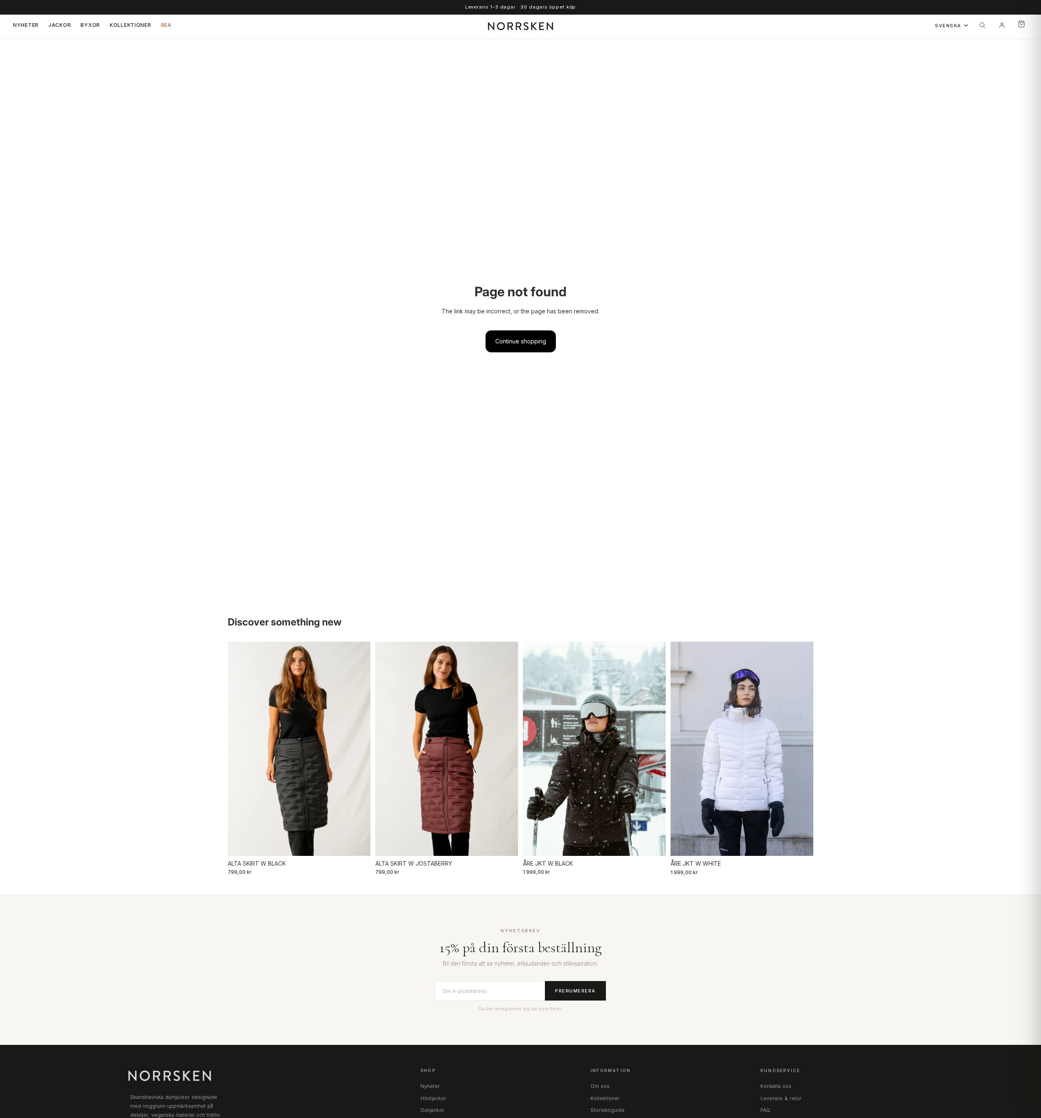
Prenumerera (575, 991)
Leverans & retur (780, 1098)
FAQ (765, 1110)
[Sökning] (982, 25)
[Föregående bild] (240, 749)
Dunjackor (432, 1110)
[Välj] (358, 843)
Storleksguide (607, 1110)
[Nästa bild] (358, 749)
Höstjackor (433, 1098)
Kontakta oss (775, 1086)
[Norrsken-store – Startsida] (520, 25)
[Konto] (1001, 25)
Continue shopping (520, 341)
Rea (166, 25)
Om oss (600, 1086)
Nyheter (26, 25)
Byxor (90, 25)
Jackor (59, 25)
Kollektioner (130, 25)
